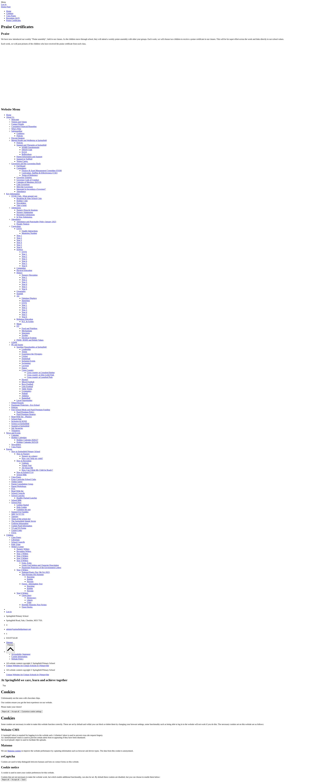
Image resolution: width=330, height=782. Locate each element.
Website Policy (17, 659)
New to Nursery (23, 454)
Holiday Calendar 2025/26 (27, 442)
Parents (9, 449)
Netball (25, 393)
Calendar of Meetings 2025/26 (28, 182)
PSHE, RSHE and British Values (29, 340)
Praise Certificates (13, 20)
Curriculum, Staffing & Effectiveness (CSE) (39, 173)
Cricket (25, 356)
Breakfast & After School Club (29, 198)
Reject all (5, 711)
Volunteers (15, 431)
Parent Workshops (18, 486)
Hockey (25, 379)
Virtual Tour (27, 465)
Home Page (6, 7)
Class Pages (11, 16)
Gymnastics (26, 391)
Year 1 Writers (22, 554)
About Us (10, 117)
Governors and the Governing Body (26, 164)
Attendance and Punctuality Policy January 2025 (36, 222)
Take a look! (21, 205)
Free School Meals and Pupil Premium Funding (30, 410)
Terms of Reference (30, 175)
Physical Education (24, 270)
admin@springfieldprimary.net (18, 629)
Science (19, 249)
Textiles (25, 335)
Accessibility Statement (20, 654)
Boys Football (27, 384)
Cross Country (28, 370)
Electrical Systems (29, 338)
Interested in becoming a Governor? (31, 189)
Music (19, 324)
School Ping (16, 502)
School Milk (21, 475)
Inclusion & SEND (19, 421)
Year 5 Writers (22, 570)
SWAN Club (27, 150)
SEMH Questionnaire (30, 147)
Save (24, 780)
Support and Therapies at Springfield (31, 145)
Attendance (21, 191)
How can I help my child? (32, 458)
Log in (3, 4)
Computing (21, 268)
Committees (21, 168)
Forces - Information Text (32, 584)
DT (17, 326)
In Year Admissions (24, 217)
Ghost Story (26, 595)
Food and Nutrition (29, 328)
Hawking (30, 577)
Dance (24, 368)
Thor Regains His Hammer (33, 574)
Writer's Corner (17, 547)
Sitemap (9, 642)
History (19, 273)
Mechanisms (27, 331)
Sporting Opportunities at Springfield (31, 347)
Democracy (31, 598)
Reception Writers (23, 551)
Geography (21, 291)
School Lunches (17, 496)
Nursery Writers (22, 549)
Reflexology (27, 154)
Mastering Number (29, 233)
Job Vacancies (17, 428)
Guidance (20, 133)
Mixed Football (28, 382)
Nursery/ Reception (30, 275)
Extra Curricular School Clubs (23, 479)
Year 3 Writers (22, 558)
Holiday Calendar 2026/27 (27, 440)
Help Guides (21, 507)
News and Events (13, 433)
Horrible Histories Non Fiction (34, 605)
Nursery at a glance (29, 456)
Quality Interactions (30, 231)
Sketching (26, 300)
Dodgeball (26, 359)
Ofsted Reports (17, 403)
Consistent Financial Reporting (23, 126)
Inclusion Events (28, 361)
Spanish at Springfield (20, 426)
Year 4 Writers (22, 561)
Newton (30, 581)
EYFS (19, 229)
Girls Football (27, 386)
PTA (13, 489)
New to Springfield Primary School (25, 451)
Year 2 (19, 238)
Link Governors (23, 184)
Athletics (25, 396)
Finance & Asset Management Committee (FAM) (42, 170)
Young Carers (22, 161)
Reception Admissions (25, 215)
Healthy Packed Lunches (26, 498)
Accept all (15, 711)
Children (9, 13)
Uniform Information (19, 523)
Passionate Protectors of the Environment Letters (41, 567)
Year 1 (19, 235)
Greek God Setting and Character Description (40, 565)
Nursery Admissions (24, 212)
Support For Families (19, 512)
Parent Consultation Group (22, 484)
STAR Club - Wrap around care (24, 196)
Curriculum (16, 226)
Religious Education (24, 319)
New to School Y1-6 (24, 472)
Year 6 (19, 247)
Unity (29, 602)
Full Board (20, 166)
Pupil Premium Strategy (26, 414)
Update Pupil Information (21, 526)
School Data (16, 419)
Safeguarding (16, 131)
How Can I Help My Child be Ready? (37, 470)
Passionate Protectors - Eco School (25, 405)
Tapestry (14, 516)
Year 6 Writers (22, 593)
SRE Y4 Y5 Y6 (17, 514)
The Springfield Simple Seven (23, 521)
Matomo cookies (14, 751)
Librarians (15, 540)
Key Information (13, 194)
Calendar (15, 435)
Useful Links (16, 530)
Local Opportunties (24, 400)
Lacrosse (25, 365)
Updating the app (23, 509)
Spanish (19, 294)
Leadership (26, 349)
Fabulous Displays (29, 298)
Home (8, 11)
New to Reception (23, 461)
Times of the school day (21, 519)
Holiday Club (22, 201)
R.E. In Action (28, 321)
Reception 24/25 (13, 18)
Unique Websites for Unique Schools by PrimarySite (27, 666)
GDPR (14, 342)
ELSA (24, 152)
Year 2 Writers (22, 556)
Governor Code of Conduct (27, 180)
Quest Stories (27, 607)
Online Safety (17, 482)
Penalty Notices (22, 224)
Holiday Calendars (19, 437)
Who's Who (16, 129)
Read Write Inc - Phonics (21, 417)
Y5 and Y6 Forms (18, 528)
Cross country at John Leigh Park (40, 375)
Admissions (16, 208)
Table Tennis (27, 389)
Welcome (15, 119)
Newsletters (21, 203)
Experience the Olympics (32, 354)
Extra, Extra (26, 563)
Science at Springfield (20, 424)
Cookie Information (19, 656)
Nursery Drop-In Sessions (27, 210)
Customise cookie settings (32, 711)
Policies (19, 136)
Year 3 (19, 240)
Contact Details (17, 124)
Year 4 (19, 242)
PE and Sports (17, 345)
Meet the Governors (24, 187)
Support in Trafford (24, 159)
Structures (26, 333)
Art (17, 296)
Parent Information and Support (29, 157)
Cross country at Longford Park (40, 377)
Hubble (30, 579)
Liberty (30, 600)
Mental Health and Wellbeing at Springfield (29, 140)
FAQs (13, 533)
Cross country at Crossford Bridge (41, 372)
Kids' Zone (15, 544)
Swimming (26, 363)
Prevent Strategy (18, 138)
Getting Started (22, 505)
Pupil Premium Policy (25, 412)
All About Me (27, 468)
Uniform (25, 463)
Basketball (26, 398)
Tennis (24, 352)
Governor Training (24, 177)
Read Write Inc (17, 491)
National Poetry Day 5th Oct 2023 (36, 572)
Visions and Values (19, 122)
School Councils (18, 493)
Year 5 (19, 245)
